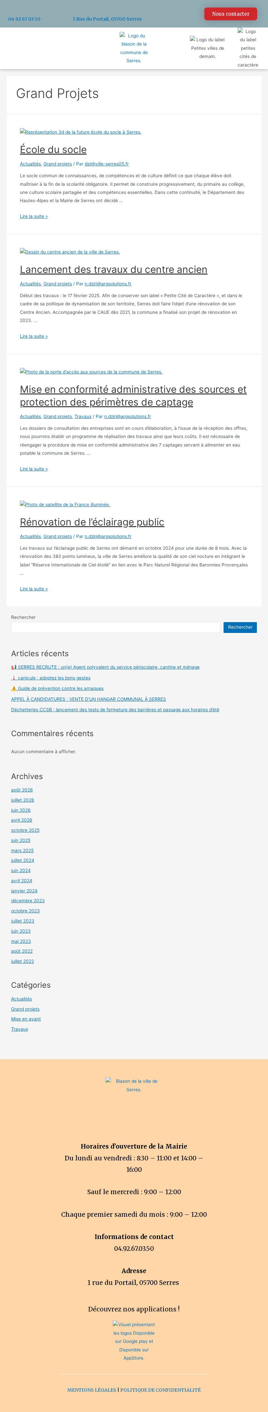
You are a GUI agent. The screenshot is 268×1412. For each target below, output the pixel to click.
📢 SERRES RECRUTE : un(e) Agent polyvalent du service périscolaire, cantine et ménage (105, 667)
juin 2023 (21, 931)
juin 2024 (21, 870)
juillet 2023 (22, 921)
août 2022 (22, 951)
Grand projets (57, 163)
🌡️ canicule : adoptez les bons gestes (51, 677)
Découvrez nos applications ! (134, 1309)
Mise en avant (26, 1018)
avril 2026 (21, 820)
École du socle (53, 149)
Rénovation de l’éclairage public (92, 522)
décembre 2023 (28, 900)
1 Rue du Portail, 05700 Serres (107, 19)
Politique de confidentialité (160, 1390)
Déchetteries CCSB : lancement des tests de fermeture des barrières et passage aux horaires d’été (115, 709)
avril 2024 (21, 880)
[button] (230, 14)
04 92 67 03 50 (24, 19)
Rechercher (23, 617)
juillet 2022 (22, 961)
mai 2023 (21, 941)
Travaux (83, 416)
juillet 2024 (22, 860)
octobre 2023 (25, 910)
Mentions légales (91, 1390)
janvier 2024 (24, 890)
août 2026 (22, 789)
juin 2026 (21, 810)
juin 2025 (20, 840)
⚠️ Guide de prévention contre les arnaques (57, 688)
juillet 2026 (22, 800)
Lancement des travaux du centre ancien (114, 269)
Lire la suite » (34, 216)
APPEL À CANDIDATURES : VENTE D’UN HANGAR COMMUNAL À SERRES (88, 699)
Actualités (30, 163)
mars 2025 (22, 850)
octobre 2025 (25, 830)
